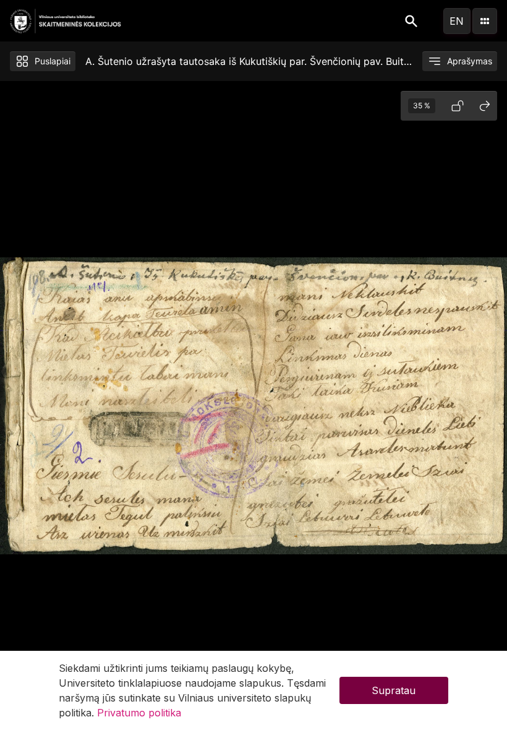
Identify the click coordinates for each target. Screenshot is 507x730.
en (456, 21)
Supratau (393, 690)
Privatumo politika (139, 712)
